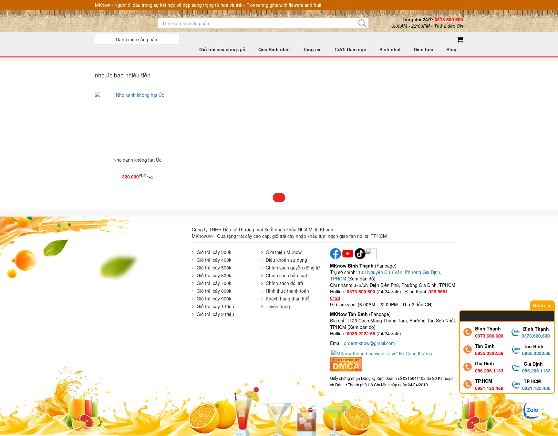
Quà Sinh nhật (274, 49)
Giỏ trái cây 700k (214, 283)
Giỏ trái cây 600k (214, 275)
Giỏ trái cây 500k (214, 267)
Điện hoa (423, 49)
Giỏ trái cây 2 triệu (215, 314)
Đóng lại (542, 305)
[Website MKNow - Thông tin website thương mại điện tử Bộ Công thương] (382, 353)
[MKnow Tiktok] (359, 253)
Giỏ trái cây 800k (214, 291)
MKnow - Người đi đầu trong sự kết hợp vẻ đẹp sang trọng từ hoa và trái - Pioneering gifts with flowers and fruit (208, 5)
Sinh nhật (390, 49)
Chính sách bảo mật (286, 275)
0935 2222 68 (361, 333)
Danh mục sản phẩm (137, 39)
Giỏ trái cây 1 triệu (215, 306)
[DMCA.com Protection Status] (346, 363)
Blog (451, 49)
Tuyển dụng (278, 306)
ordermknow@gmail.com (369, 343)
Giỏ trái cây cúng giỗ (222, 49)
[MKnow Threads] (371, 253)
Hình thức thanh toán (287, 291)
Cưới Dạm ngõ (351, 49)
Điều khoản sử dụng (286, 260)
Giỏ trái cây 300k (214, 252)
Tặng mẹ (312, 49)
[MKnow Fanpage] (335, 253)
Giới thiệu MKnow (284, 252)
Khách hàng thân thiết (288, 298)
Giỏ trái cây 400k (214, 260)
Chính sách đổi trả (284, 283)
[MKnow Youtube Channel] (347, 253)
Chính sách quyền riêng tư (293, 267)
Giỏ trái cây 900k (214, 298)
